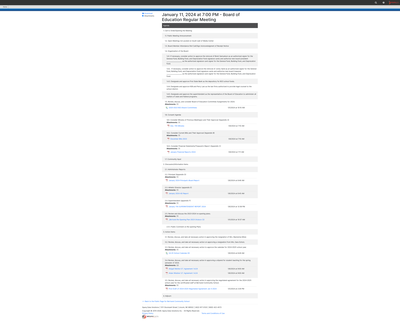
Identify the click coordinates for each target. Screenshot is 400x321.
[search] (376, 2)
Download (148, 13)
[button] (383, 3)
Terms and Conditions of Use (213, 313)
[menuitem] (376, 2)
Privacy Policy (147, 313)
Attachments (149, 16)
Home (5, 7)
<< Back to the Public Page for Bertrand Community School (166, 301)
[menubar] (200, 2)
